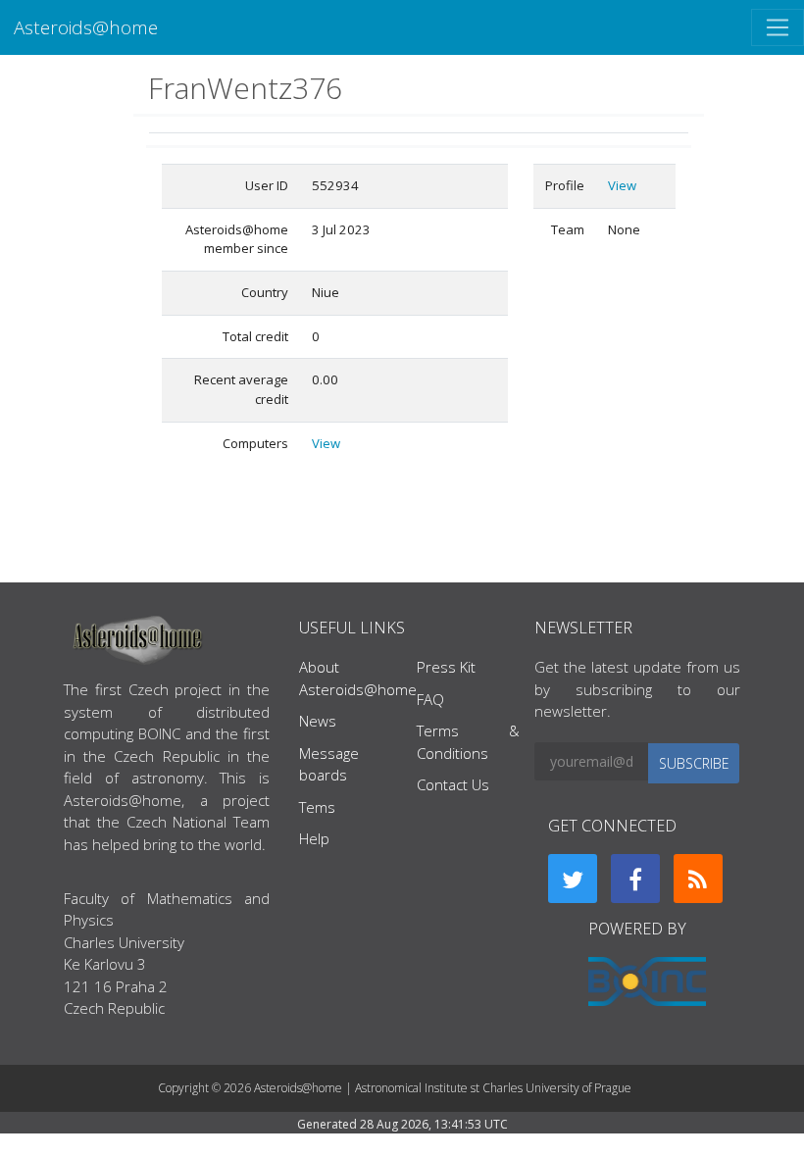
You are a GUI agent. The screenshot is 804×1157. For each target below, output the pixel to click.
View (326, 443)
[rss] (698, 878)
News (317, 720)
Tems (317, 807)
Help (314, 838)
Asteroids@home (86, 27)
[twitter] (572, 878)
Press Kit (446, 667)
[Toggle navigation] (777, 27)
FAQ (430, 699)
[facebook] (635, 878)
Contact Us (453, 784)
